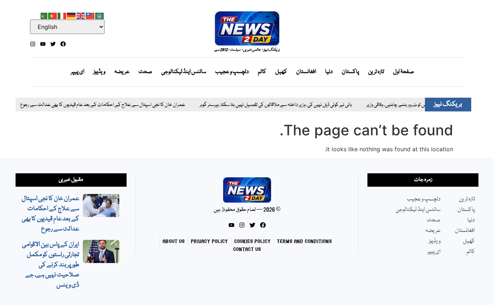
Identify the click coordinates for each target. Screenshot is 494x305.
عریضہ (121, 72)
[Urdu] (43, 15)
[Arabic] (100, 15)
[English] (81, 15)
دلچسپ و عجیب (232, 72)
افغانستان (306, 72)
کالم (262, 72)
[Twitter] (53, 44)
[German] (71, 15)
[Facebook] (63, 44)
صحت (145, 72)
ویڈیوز (99, 72)
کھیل (281, 72)
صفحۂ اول (403, 72)
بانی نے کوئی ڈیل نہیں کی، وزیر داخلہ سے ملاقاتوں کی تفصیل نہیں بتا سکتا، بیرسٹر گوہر (270, 105)
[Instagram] (32, 44)
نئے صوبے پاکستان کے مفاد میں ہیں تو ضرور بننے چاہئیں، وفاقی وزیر (421, 105)
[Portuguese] (53, 15)
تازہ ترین (376, 72)
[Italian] (62, 15)
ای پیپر (77, 72)
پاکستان (350, 72)
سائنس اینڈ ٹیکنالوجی (183, 72)
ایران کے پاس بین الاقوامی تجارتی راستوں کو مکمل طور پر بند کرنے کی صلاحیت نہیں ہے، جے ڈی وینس (50, 265)
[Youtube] (43, 44)
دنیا (329, 72)
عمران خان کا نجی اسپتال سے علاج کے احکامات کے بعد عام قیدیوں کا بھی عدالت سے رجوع (97, 105)
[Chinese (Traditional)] (90, 15)
